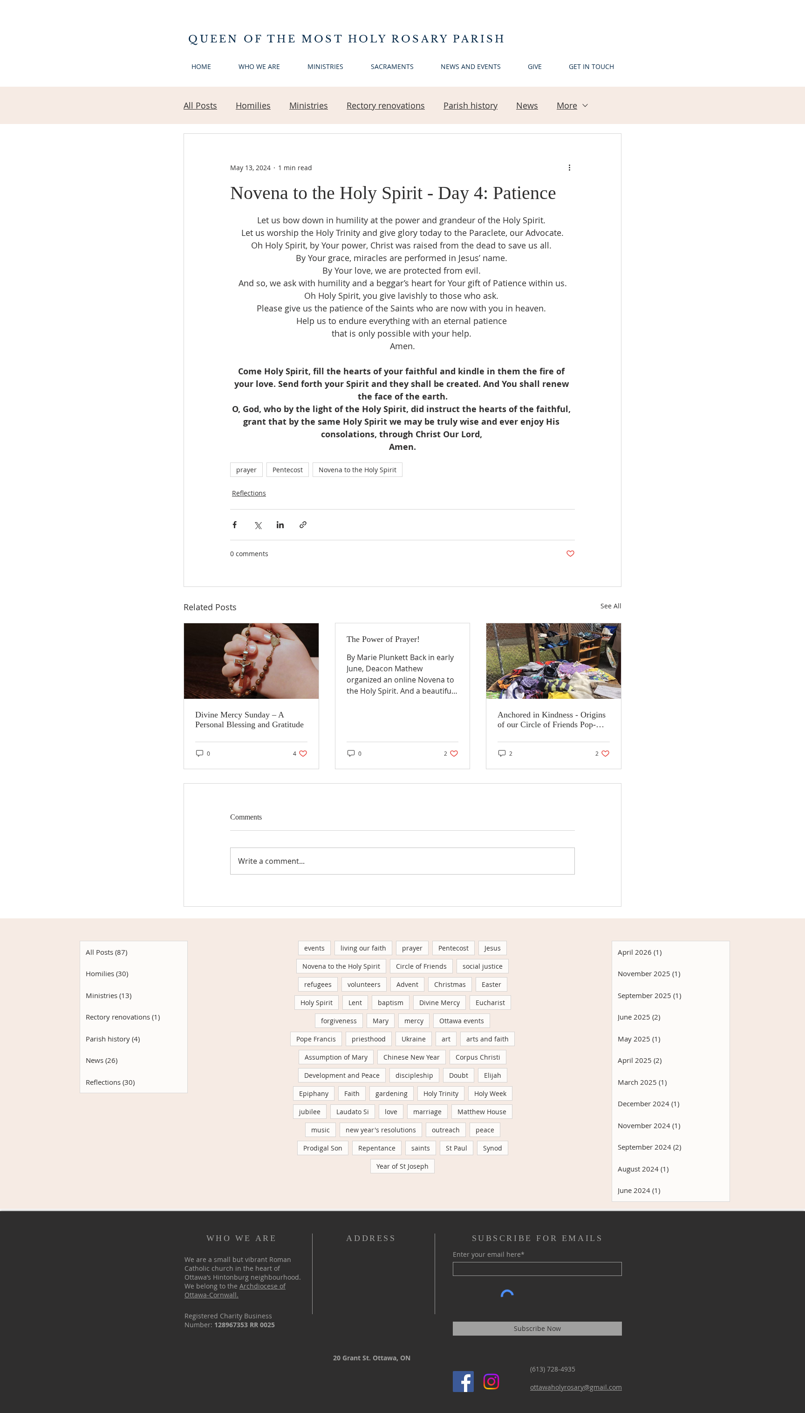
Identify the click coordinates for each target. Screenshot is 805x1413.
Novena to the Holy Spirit (357, 469)
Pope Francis (316, 1038)
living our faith (363, 948)
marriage (427, 1111)
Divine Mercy (439, 1002)
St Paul (456, 1148)
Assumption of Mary (336, 1057)
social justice (483, 966)
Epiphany (313, 1093)
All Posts (200, 105)
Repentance (377, 1148)
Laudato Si (352, 1111)
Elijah (492, 1075)
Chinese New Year (411, 1057)
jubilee (310, 1111)
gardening (391, 1093)
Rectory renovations (386, 105)
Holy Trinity (440, 1093)
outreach (446, 1129)
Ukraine (414, 1038)
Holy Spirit (316, 1002)
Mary (381, 1020)
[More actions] (569, 167)
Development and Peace (342, 1075)
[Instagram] (491, 1381)
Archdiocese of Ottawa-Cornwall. (235, 1290)
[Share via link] (303, 524)
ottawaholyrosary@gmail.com (576, 1387)
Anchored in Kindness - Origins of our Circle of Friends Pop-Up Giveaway (552, 720)
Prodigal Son (322, 1148)
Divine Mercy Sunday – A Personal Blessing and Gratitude (249, 719)
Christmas (450, 984)
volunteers (364, 984)
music (320, 1129)
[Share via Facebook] (234, 524)
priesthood (369, 1038)
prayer (246, 469)
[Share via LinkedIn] (280, 524)
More (567, 105)
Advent (407, 984)
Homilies (253, 105)
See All (610, 605)
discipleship (414, 1075)
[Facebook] (463, 1381)
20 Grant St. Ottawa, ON (371, 1357)
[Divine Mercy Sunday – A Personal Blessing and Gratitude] (251, 661)
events (314, 948)
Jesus (492, 948)
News (527, 105)
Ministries (308, 105)
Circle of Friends (421, 966)
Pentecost (288, 469)
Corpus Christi (478, 1057)
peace (485, 1129)
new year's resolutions (381, 1129)
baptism (390, 1002)
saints (420, 1148)
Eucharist (490, 1002)
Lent (355, 1002)
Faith (352, 1093)
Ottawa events (461, 1020)
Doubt (458, 1075)
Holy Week (490, 1093)
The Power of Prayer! (383, 639)
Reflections (249, 493)
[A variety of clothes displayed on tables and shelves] (553, 661)
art (446, 1038)
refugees (318, 984)
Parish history (470, 105)
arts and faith (487, 1038)
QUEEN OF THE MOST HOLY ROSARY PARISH (346, 39)
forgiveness (339, 1020)
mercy (413, 1020)
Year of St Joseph (402, 1166)
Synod (492, 1148)
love (391, 1111)
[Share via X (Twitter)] (257, 524)
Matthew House (481, 1111)
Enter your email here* (489, 1254)
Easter (491, 984)
